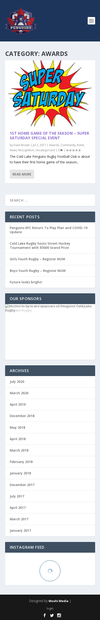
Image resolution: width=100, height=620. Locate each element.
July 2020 (17, 381)
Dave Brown (22, 145)
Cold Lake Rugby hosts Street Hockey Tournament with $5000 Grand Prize (40, 245)
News (13, 150)
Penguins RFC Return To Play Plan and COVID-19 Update (48, 230)
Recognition (26, 150)
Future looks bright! (26, 282)
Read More (22, 174)
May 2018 (17, 427)
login (50, 608)
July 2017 (17, 496)
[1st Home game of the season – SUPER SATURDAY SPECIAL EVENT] (50, 93)
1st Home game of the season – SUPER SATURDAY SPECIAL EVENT (49, 136)
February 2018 (21, 461)
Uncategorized (45, 150)
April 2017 (18, 507)
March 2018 (19, 450)
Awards (54, 145)
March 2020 (19, 393)
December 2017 (22, 485)
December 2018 (22, 416)
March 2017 (19, 519)
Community (68, 145)
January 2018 (20, 473)
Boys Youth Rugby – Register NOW (38, 270)
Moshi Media (58, 601)
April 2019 (18, 404)
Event (80, 145)
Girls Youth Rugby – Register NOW (37, 259)
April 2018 (18, 439)
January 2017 (20, 530)
